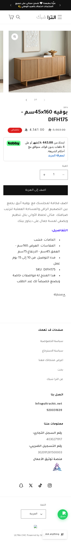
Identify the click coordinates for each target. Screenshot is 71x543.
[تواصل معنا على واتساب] (63, 514)
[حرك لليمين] (26, 100)
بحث (60, 370)
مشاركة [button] (58, 294)
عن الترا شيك (55, 379)
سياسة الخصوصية (51, 341)
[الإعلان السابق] (60, 5)
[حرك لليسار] (44, 100)
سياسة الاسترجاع (52, 351)
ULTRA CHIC (20, 535)
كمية (65, 166)
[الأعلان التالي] (11, 5)
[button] (59, 17)
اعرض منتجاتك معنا (51, 360)
